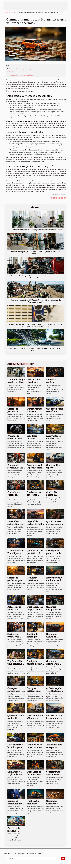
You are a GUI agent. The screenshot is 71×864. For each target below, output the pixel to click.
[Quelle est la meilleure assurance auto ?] (35, 793)
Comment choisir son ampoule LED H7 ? (35, 581)
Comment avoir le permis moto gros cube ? (35, 468)
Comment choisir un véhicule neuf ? (54, 637)
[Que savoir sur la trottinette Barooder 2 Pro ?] (16, 708)
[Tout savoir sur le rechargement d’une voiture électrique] (16, 737)
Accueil (7, 12)
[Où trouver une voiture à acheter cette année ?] (35, 401)
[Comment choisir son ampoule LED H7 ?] (35, 570)
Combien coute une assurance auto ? (34, 747)
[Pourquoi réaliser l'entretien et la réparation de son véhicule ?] (55, 372)
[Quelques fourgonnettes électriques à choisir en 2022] (55, 599)
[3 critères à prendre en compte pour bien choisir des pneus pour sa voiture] (16, 627)
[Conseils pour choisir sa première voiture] (35, 372)
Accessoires (31, 853)
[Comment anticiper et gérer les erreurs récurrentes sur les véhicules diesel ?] (35, 265)
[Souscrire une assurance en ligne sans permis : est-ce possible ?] (55, 764)
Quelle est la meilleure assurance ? (13, 831)
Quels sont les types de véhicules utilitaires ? (53, 469)
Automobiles (20, 853)
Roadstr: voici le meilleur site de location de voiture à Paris (54, 581)
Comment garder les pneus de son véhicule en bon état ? (15, 581)
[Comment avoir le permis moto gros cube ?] (35, 458)
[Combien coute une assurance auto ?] (35, 737)
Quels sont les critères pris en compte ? (21, 69)
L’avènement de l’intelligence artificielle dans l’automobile (15, 554)
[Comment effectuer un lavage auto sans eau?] (55, 654)
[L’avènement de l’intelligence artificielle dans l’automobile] (16, 543)
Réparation (8, 853)
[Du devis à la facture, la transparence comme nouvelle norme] (38, 219)
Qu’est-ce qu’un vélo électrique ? (54, 689)
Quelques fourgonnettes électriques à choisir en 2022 (53, 611)
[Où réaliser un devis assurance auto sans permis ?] (35, 764)
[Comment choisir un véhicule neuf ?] (55, 627)
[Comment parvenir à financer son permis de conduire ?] (16, 401)
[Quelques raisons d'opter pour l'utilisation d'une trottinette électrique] (35, 654)
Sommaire (12, 66)
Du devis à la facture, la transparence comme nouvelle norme (38, 230)
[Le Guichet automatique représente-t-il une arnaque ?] (16, 514)
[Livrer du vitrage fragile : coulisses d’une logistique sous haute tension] (35, 241)
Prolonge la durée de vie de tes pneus (15, 438)
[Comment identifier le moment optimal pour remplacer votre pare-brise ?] (35, 337)
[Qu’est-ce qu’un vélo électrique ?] (55, 681)
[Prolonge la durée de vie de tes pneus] (16, 428)
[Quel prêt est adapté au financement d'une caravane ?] (55, 485)
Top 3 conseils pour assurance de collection (15, 664)
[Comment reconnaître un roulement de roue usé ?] (16, 458)
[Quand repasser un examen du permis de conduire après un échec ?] (55, 514)
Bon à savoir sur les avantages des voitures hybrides (54, 719)
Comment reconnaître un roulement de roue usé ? (15, 469)
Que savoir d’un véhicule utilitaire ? (35, 718)
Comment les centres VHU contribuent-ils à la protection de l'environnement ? (35, 301)
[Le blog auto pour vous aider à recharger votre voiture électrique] (55, 543)
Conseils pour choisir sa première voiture (34, 383)
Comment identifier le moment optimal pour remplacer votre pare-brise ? (35, 349)
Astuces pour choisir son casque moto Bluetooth (14, 611)
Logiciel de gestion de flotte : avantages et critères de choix (35, 525)
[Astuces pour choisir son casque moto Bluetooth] (16, 599)
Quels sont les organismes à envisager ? (21, 75)
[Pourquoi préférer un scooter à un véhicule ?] (35, 681)
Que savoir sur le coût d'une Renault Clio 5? (54, 411)
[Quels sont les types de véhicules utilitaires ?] (55, 458)
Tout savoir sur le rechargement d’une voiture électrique (16, 748)
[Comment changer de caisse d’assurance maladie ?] (55, 793)
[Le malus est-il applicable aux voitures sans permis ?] (16, 764)
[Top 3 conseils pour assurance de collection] (16, 654)
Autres (14, 12)
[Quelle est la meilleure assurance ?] (16, 821)
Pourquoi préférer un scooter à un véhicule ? (33, 692)
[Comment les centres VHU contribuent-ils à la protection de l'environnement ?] (35, 289)
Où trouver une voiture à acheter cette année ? (34, 413)
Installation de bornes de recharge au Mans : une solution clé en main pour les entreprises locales (35, 325)
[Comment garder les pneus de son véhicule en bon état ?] (16, 570)
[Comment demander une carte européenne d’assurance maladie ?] (16, 793)
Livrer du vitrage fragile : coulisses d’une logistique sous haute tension (35, 253)
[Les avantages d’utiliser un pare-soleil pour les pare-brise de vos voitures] (55, 428)
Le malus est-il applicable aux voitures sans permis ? (14, 776)
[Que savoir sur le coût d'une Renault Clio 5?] (55, 401)
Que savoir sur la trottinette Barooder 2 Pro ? (15, 718)
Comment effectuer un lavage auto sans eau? (54, 665)
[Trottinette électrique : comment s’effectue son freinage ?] (35, 627)
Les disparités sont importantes (18, 72)
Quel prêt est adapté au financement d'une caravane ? (54, 496)
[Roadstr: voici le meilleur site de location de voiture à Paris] (55, 570)
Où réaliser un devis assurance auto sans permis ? (35, 776)
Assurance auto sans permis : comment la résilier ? (54, 748)
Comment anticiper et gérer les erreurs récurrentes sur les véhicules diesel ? (35, 277)
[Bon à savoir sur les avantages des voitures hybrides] (55, 708)
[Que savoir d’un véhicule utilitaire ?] (35, 708)
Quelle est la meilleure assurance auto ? (35, 803)
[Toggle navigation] (8, 5)
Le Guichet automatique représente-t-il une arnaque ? (14, 525)
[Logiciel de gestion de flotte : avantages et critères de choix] (35, 514)
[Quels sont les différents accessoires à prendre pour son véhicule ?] (35, 485)
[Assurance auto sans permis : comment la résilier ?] (55, 737)
